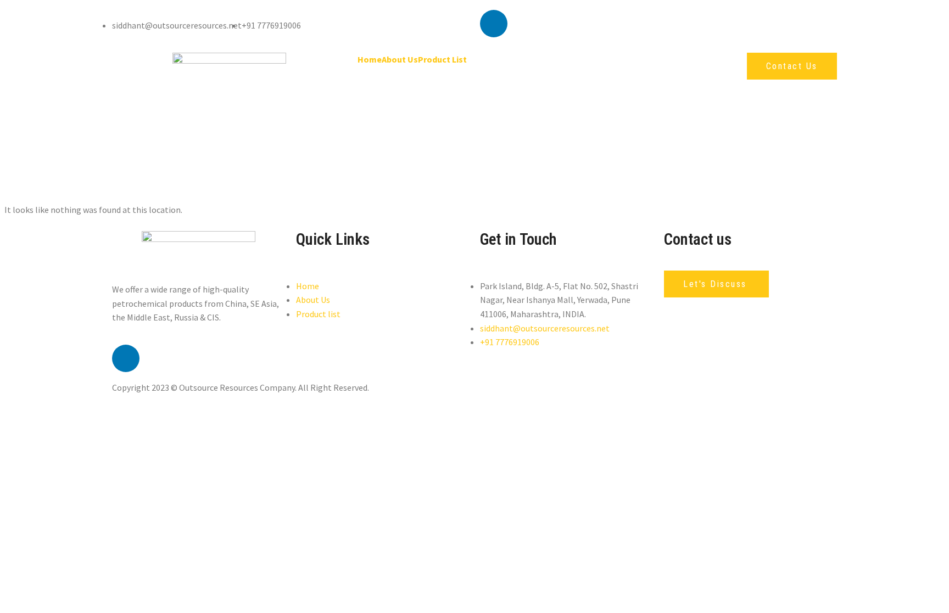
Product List (442, 59)
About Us (400, 59)
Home (370, 59)
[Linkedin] (493, 23)
